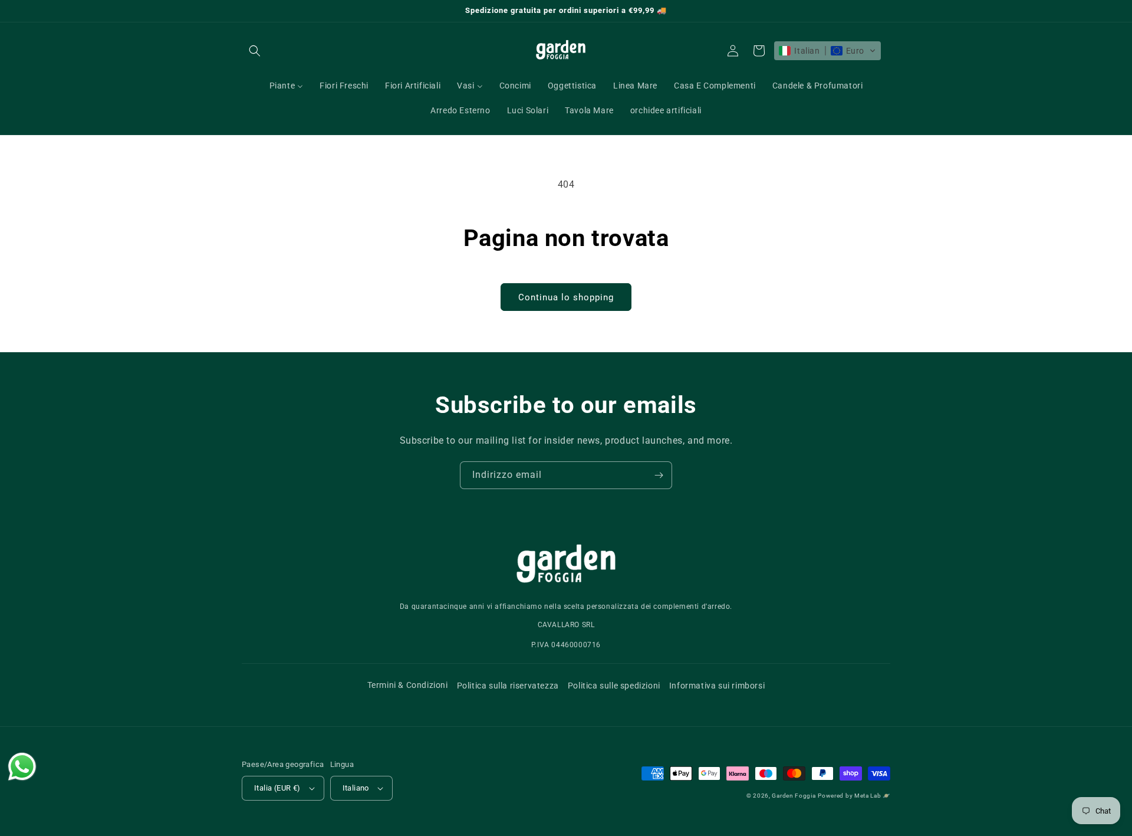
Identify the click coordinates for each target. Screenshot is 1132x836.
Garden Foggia (793, 795)
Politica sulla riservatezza (508, 685)
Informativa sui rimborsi (717, 685)
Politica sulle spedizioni (614, 685)
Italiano (356, 787)
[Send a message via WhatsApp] (22, 766)
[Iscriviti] (659, 475)
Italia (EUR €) (277, 787)
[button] (255, 51)
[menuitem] (286, 85)
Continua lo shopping (566, 297)
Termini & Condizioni (407, 685)
